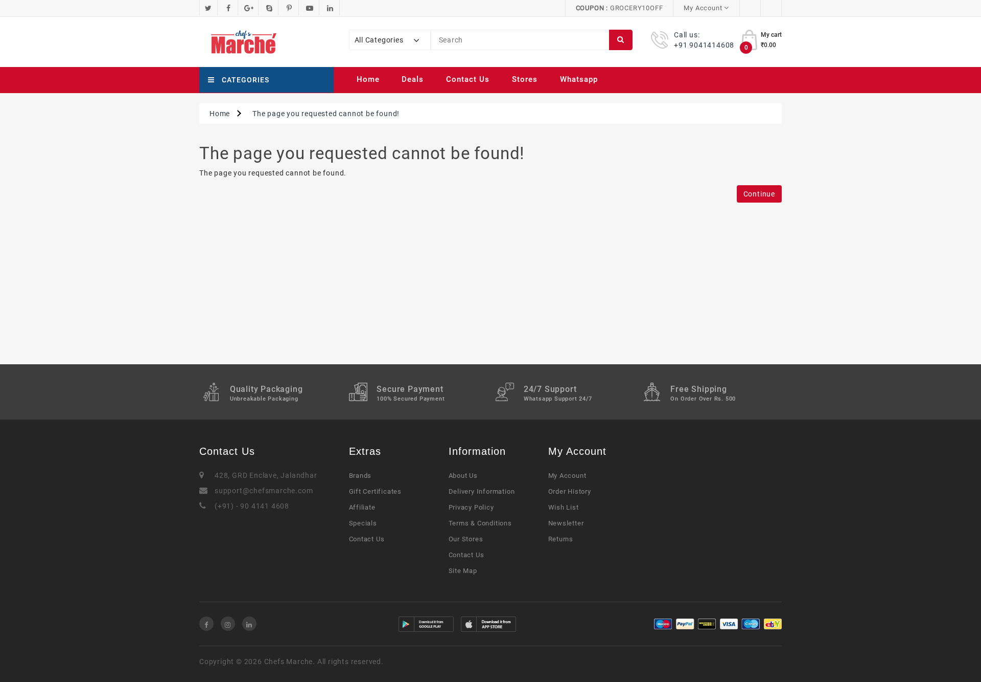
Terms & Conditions (480, 523)
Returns (561, 539)
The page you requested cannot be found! (326, 113)
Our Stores (466, 539)
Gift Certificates (375, 491)
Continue (759, 194)
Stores (525, 79)
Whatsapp (579, 79)
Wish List (563, 507)
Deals (413, 79)
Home (368, 79)
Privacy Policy (471, 507)
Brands (360, 475)
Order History (569, 491)
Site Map (463, 571)
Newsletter (566, 523)
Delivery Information (482, 491)
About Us (463, 475)
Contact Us (467, 79)
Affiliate (362, 507)
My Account (567, 475)
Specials (363, 523)
